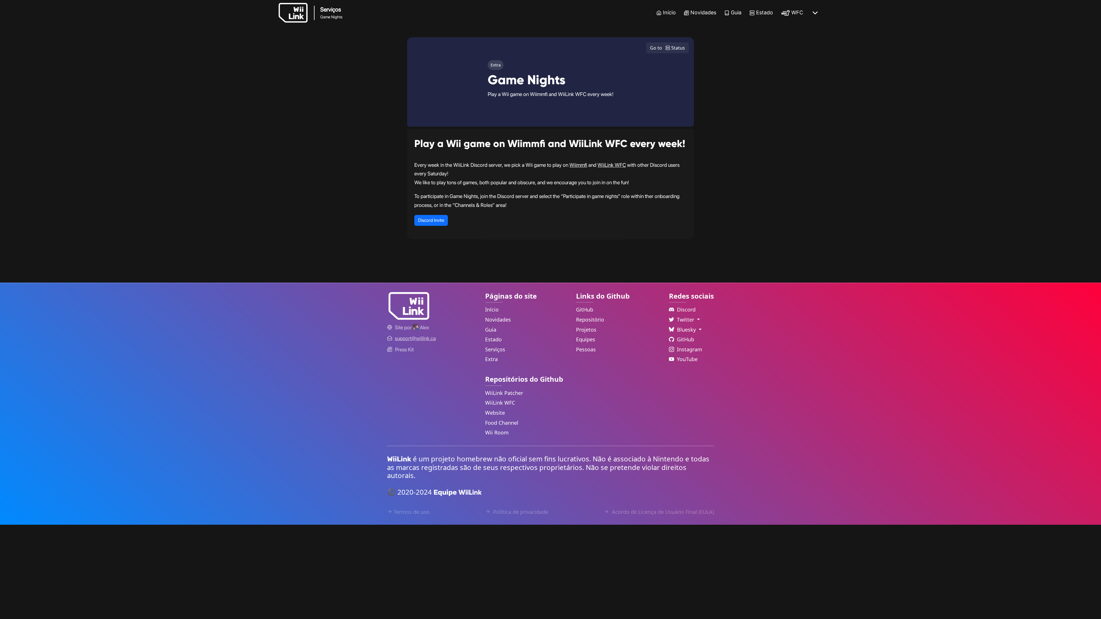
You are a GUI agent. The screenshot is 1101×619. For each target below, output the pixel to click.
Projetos (586, 329)
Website (495, 412)
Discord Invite (431, 220)
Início (669, 12)
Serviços (495, 349)
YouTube (687, 359)
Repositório (590, 319)
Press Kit (404, 349)
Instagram (689, 349)
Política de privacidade (520, 511)
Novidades (703, 12)
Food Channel (501, 422)
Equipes (585, 339)
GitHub (584, 309)
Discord (686, 309)
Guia (736, 12)
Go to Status (667, 48)
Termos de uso (412, 511)
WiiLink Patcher (504, 392)
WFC (797, 12)
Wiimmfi (578, 165)
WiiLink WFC (612, 165)
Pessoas (586, 349)
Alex (424, 327)
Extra (491, 359)
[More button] (815, 13)
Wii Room (497, 432)
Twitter (686, 319)
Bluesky (687, 329)
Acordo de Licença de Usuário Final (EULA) (662, 511)
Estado (764, 12)
